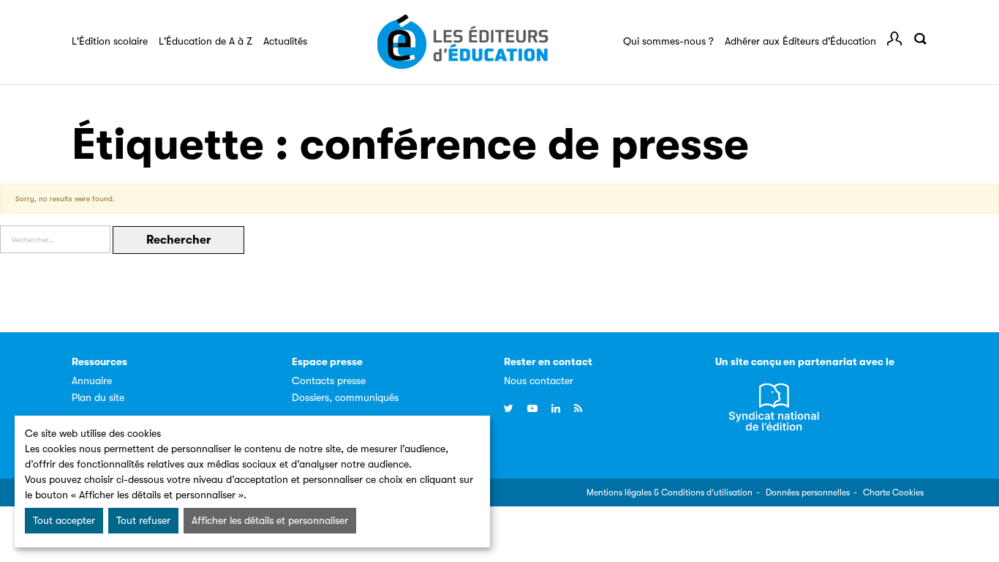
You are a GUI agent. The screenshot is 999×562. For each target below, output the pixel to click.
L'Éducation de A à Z (205, 41)
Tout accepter (64, 520)
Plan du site (98, 397)
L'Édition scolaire (110, 41)
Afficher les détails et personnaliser (270, 520)
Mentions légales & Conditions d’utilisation (670, 492)
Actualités (285, 41)
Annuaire (92, 380)
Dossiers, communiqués (345, 397)
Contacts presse (329, 380)
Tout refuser (143, 520)
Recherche (920, 38)
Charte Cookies (893, 492)
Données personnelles (808, 492)
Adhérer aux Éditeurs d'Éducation (800, 41)
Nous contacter (538, 380)
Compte (894, 38)
